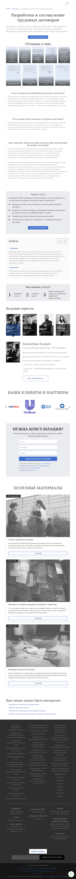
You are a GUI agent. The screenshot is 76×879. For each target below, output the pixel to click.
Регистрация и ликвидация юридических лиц (16, 772)
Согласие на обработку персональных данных (38, 871)
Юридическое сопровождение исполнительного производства (60, 728)
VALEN (8, 9)
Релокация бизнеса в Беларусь (16, 789)
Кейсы (60, 787)
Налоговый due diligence (16, 753)
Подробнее (38, 553)
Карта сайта (38, 873)
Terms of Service (58, 876)
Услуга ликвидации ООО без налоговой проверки (38, 726)
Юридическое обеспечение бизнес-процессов (38, 781)
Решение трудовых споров (19, 707)
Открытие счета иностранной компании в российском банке (16, 764)
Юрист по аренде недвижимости (60, 759)
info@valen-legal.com (16, 820)
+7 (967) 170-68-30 (16, 813)
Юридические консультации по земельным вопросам (38, 757)
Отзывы (60, 796)
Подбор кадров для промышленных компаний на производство (32, 714)
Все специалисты (35, 378)
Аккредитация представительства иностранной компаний (16, 735)
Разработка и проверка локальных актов (24, 704)
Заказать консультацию (38, 37)
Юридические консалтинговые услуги (38, 751)
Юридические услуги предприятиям (38, 775)
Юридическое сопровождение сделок (60, 746)
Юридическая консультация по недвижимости (38, 744)
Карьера (60, 790)
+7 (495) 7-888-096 (16, 811)
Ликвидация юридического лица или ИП (16, 743)
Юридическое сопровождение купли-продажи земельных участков (60, 738)
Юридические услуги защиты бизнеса (38, 769)
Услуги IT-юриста (38, 734)
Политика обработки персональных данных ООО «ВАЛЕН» (38, 868)
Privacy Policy (46, 876)
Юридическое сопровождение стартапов (60, 752)
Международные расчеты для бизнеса (15, 749)
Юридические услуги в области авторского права (38, 764)
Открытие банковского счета (16, 758)
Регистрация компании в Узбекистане (15, 784)
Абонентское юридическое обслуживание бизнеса (16, 727)
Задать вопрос (38, 851)
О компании (60, 777)
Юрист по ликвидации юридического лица (60, 764)
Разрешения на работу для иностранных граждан (27, 711)
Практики (15, 9)
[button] (71, 874)
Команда (60, 783)
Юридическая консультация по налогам (38, 738)
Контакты (60, 793)
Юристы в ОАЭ (60, 774)
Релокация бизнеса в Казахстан (16, 794)
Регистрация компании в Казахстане (15, 778)
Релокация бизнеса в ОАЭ (16, 799)
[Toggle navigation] (67, 3)
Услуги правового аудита (38, 731)
